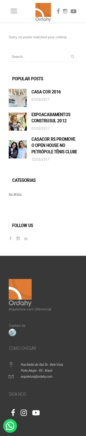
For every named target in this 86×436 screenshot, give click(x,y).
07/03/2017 (40, 99)
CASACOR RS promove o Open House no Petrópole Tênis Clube (54, 145)
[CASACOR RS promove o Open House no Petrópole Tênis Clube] (18, 149)
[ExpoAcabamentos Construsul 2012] (18, 122)
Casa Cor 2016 (46, 92)
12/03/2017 (40, 159)
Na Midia (15, 194)
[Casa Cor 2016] (18, 98)
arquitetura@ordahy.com (36, 376)
